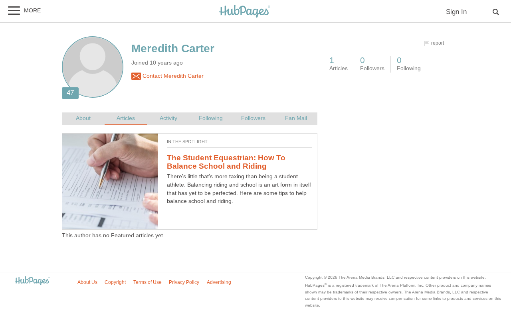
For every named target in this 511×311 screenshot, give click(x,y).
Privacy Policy (184, 282)
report (437, 43)
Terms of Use (147, 282)
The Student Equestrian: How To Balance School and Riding (226, 162)
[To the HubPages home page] (32, 281)
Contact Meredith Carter (172, 76)
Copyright (115, 282)
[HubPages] (245, 12)
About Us (87, 282)
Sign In (456, 12)
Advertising (219, 282)
